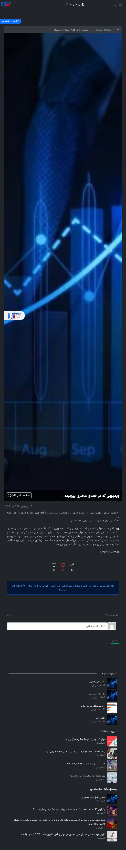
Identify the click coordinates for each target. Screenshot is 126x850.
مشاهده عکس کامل (20, 495)
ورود (9, 615)
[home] (6, 4)
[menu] (121, 4)
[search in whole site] (114, 4)
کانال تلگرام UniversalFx (25, 586)
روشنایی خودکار (73, 4)
